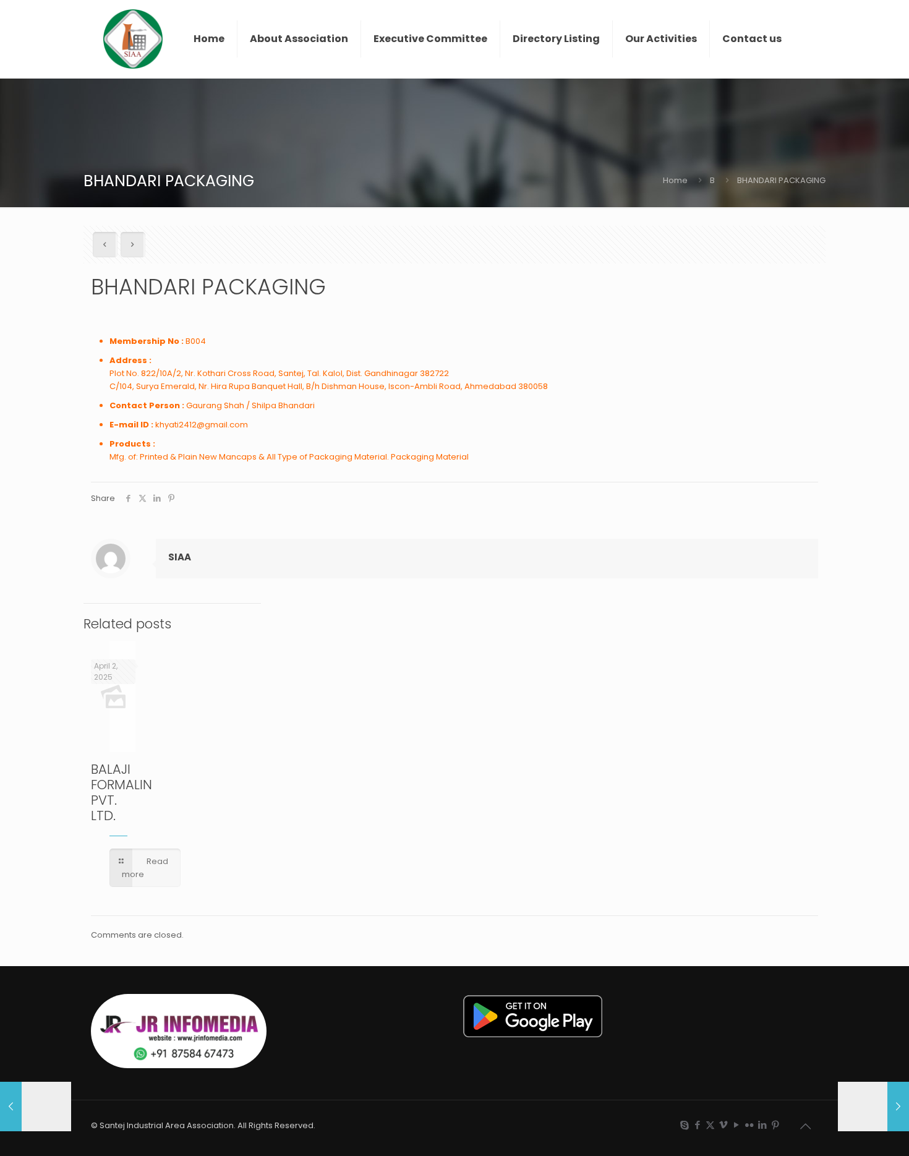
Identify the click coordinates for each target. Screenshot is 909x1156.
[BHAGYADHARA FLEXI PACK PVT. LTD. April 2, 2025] (873, 1106)
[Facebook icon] (697, 1124)
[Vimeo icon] (723, 1124)
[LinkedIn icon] (762, 1124)
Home (675, 180)
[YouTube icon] (736, 1124)
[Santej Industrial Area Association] (133, 39)
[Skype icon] (684, 1124)
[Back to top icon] (805, 1126)
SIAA (179, 556)
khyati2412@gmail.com (201, 424)
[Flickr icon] (749, 1124)
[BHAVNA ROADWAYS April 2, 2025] (35, 1106)
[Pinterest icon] (775, 1124)
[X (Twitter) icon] (710, 1124)
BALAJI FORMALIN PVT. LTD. (121, 792)
